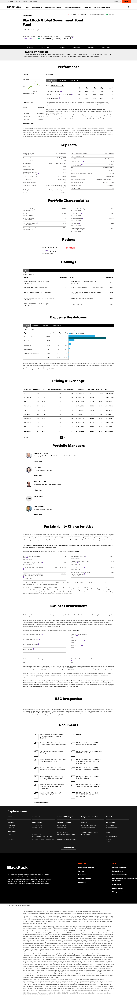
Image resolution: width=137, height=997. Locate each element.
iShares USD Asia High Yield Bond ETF (42, 836)
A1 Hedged (27, 397)
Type (25, 333)
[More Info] (72, 37)
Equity (9, 834)
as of (47, 85)
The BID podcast (85, 834)
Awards (108, 832)
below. (77, 551)
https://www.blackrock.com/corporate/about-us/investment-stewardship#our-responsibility (83, 913)
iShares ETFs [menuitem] (37, 7)
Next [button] (66, 437)
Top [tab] (26, 270)
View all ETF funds (37, 827)
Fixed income (10, 836)
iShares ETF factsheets (38, 830)
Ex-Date (25, 107)
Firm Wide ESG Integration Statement (49, 713)
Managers (76, 47)
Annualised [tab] (51, 80)
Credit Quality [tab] (56, 325)
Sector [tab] (27, 325)
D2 (25, 427)
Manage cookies (118, 892)
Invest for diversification (63, 830)
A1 (25, 393)
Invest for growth (61, 825)
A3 (25, 410)
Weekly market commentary (88, 825)
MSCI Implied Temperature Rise (95, 928)
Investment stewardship (112, 827)
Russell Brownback (41, 453)
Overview (30, 47)
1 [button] (61, 437)
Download (111, 14)
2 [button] (64, 437)
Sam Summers (39, 506)
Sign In (126, 1)
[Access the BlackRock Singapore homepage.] (17, 868)
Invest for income (61, 827)
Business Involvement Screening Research (40, 928)
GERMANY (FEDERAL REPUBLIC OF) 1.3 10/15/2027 (83, 282)
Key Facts (62, 47)
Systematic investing (62, 832)
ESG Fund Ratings (90, 926)
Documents (106, 47)
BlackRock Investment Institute (89, 832)
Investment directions (87, 830)
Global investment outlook (88, 827)
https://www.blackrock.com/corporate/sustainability (38, 913)
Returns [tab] (49, 75)
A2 (25, 402)
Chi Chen (37, 467)
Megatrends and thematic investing (66, 834)
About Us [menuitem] (87, 7)
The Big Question (85, 837)
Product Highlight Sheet (97, 14)
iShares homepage (37, 825)
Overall (44, 251)
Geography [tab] (35, 325)
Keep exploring (68, 847)
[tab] (33, 85)
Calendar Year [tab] (74, 80)
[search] (128, 7)
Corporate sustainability (112, 830)
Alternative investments (63, 837)
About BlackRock (110, 825)
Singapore (116, 1)
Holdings (91, 47)
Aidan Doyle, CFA (40, 482)
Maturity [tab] (45, 325)
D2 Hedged (27, 431)
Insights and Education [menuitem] (72, 7)
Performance (45, 47)
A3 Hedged (27, 414)
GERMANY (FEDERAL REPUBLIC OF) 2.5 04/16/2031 (36, 282)
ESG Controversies (80, 928)
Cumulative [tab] (62, 80)
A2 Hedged (27, 406)
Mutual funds (11, 825)
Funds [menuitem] (27, 7)
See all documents (41, 802)
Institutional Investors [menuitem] (102, 7)
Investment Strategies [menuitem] (53, 7)
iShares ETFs (10, 827)
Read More (38, 461)
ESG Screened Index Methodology (63, 928)
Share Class (27, 389)
